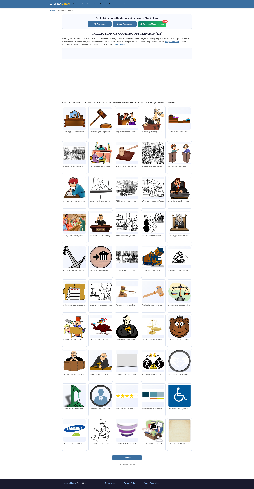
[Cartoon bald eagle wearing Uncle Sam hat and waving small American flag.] (101, 326)
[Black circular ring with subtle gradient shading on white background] (179, 361)
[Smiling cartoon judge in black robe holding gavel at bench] (179, 190)
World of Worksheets (152, 483)
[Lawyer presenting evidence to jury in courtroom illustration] (74, 222)
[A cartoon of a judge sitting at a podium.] (74, 361)
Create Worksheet (124, 24)
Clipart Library (70, 483)
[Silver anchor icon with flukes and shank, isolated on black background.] (74, 258)
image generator (172, 41)
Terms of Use (114, 4)
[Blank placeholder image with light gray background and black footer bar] (127, 361)
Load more (127, 457)
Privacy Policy (99, 4)
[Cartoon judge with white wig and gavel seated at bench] (179, 222)
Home (75, 4)
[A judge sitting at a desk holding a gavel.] (101, 222)
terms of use (119, 45)
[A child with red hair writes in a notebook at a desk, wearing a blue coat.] (74, 188)
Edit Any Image (99, 24)
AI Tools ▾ (86, 4)
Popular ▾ (128, 4)
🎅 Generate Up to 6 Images (153, 23)
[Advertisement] (127, 79)
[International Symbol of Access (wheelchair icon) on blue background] (179, 396)
